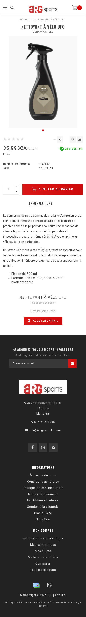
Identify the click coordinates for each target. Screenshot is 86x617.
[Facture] (49, 585)
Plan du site (43, 513)
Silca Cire (43, 519)
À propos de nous (43, 475)
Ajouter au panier (55, 189)
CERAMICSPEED (43, 31)
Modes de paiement (43, 494)
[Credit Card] (36, 585)
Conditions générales (43, 481)
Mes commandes (43, 544)
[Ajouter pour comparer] (80, 139)
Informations (41, 203)
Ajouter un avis (45, 320)
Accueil (24, 19)
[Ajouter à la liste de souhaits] (73, 139)
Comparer (43, 563)
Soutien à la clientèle (43, 506)
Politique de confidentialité (43, 488)
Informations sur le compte (43, 538)
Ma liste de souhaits (43, 557)
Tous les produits (43, 569)
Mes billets (43, 551)
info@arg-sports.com (45, 430)
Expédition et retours (43, 500)
